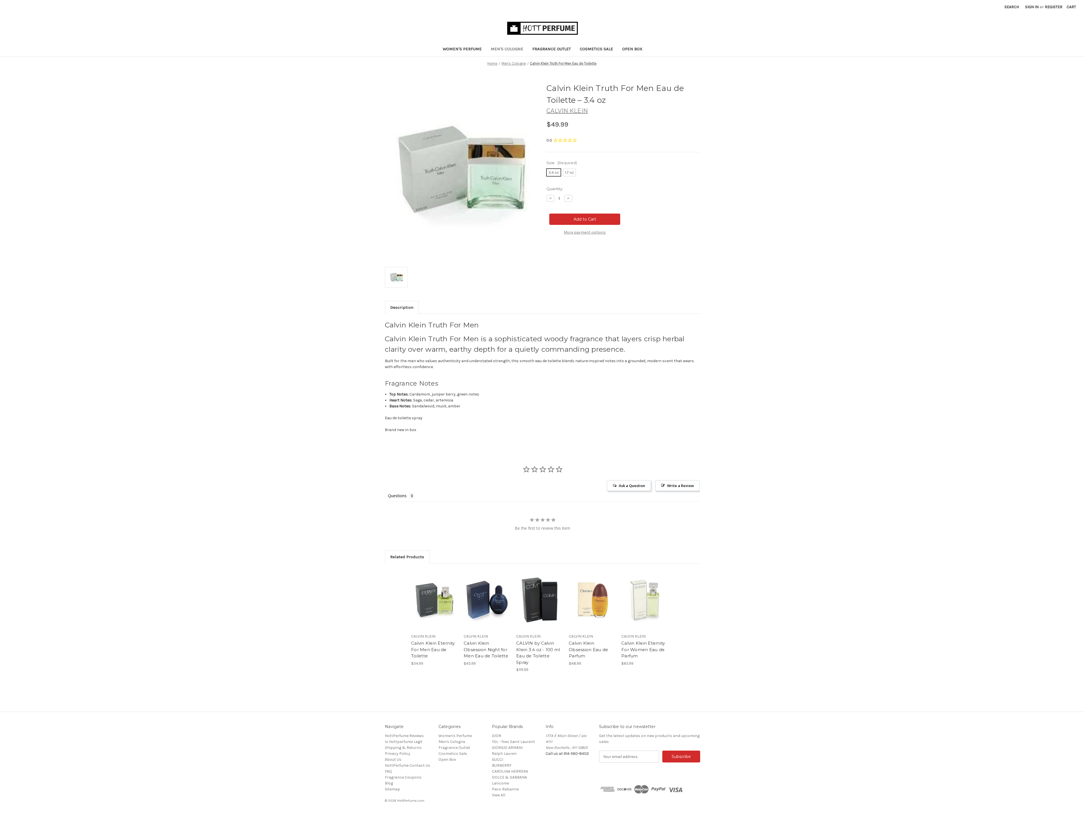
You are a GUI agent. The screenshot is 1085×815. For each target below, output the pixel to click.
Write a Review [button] (680, 485)
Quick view (430, 595)
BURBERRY (501, 765)
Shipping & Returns (403, 747)
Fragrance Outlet (551, 48)
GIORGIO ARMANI (507, 747)
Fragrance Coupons (403, 777)
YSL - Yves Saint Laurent (513, 741)
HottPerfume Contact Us (407, 765)
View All (498, 795)
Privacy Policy (397, 753)
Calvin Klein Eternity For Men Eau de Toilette (433, 649)
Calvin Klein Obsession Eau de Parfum (588, 649)
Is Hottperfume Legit (403, 741)
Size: (561, 162)
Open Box (632, 48)
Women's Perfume (462, 48)
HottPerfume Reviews (404, 735)
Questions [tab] (397, 495)
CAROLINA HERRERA (510, 771)
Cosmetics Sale (596, 48)
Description (401, 307)
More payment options (585, 232)
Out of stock (539, 605)
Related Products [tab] (407, 556)
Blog (389, 783)
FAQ (388, 771)
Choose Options (435, 605)
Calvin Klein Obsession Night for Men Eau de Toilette (486, 649)
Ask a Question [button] (632, 485)
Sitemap (392, 789)
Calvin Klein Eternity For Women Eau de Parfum (643, 649)
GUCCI (497, 759)
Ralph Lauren (504, 753)
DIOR (496, 735)
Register (1053, 7)
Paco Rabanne (505, 789)
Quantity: (554, 188)
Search (1011, 7)
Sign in (1032, 7)
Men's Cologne (507, 48)
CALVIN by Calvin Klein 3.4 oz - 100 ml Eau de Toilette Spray (538, 652)
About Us (393, 759)
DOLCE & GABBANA (509, 777)
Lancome (500, 783)
